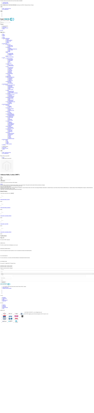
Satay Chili (10, 70)
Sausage (9, 75)
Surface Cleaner (10, 89)
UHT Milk (10, 55)
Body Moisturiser (11, 108)
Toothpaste (10, 121)
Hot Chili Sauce (10, 67)
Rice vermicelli (10, 83)
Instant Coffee (10, 45)
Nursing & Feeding (11, 138)
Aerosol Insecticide (11, 96)
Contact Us (4, 305)
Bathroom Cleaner (11, 87)
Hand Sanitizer (10, 120)
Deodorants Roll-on (11, 114)
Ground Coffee (10, 46)
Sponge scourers (10, 98)
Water (9, 50)
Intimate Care (10, 131)
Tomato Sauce (10, 68)
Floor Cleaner (10, 86)
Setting (3, 35)
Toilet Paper (10, 103)
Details (1, 184)
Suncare (9, 109)
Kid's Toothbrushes (11, 123)
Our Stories (4, 306)
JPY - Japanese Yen (5, 9)
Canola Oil (10, 79)
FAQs (3, 308)
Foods (3, 299)
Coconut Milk (10, 60)
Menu (3, 34)
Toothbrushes (10, 122)
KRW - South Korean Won (6, 8)
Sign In (3, 28)
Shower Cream (10, 117)
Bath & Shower (10, 134)
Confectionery (4, 298)
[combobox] (4, 22)
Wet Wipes (10, 102)
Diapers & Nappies (11, 133)
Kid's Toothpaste (10, 124)
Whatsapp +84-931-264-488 (7, 288)
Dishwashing (10, 85)
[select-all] (12, 193)
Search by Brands (5, 307)
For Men (9, 112)
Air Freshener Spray (11, 94)
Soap (9, 118)
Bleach (9, 88)
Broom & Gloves (11, 99)
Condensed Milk (10, 54)
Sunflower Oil (10, 80)
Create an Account (5, 27)
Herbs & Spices (10, 59)
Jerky (9, 74)
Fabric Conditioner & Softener (13, 92)
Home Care (4, 300)
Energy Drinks (10, 49)
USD (1, 6)
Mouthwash (10, 125)
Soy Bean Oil (10, 78)
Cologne (9, 136)
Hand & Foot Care (11, 110)
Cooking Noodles (11, 65)
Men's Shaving (10, 127)
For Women (10, 113)
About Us (3, 304)
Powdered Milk (10, 53)
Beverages (4, 297)
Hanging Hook (10, 100)
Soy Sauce (10, 69)
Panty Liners (10, 130)
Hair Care (9, 137)
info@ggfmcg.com (5, 3)
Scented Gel (10, 95)
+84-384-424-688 (5, 2)
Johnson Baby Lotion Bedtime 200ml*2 (5, 215)
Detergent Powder (11, 91)
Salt (8, 62)
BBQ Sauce (10, 72)
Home (3, 157)
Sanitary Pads (10, 129)
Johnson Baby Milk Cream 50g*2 (5, 199)
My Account (4, 147)
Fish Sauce (10, 71)
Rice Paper (10, 82)
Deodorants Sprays (11, 115)
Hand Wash (10, 119)
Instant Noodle (10, 64)
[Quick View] (2, 212)
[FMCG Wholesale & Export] (7, 20)
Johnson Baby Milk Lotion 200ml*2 (5, 207)
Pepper (9, 61)
